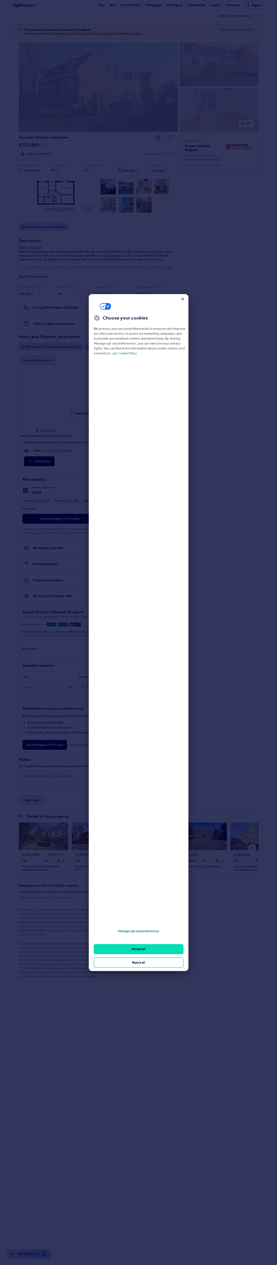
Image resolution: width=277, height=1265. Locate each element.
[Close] (182, 298)
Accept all (138, 949)
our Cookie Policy (124, 353)
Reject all (138, 962)
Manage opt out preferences (138, 931)
